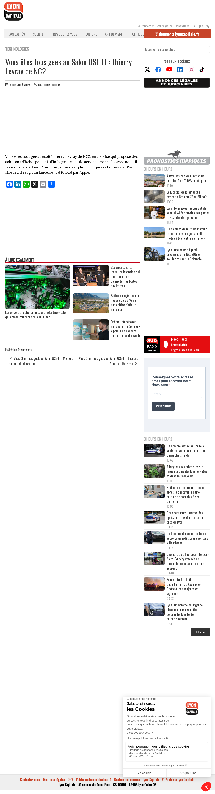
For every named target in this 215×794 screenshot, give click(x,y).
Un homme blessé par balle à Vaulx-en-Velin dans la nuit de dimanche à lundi (186, 451)
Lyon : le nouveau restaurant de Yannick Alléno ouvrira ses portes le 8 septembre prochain (188, 213)
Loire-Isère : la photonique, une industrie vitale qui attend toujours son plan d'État (35, 314)
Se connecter (145, 25)
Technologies (25, 349)
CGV (70, 779)
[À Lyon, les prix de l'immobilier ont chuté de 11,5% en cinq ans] (154, 181)
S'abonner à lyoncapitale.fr (177, 33)
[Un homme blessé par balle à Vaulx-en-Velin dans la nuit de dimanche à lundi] (154, 451)
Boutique (197, 25)
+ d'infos (200, 632)
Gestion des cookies (127, 779)
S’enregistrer (165, 25)
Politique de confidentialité (93, 779)
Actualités (17, 34)
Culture (91, 34)
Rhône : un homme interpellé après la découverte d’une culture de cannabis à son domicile (185, 494)
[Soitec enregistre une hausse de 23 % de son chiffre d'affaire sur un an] (91, 311)
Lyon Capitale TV (153, 779)
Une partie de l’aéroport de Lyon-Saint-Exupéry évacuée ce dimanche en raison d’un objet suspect (188, 561)
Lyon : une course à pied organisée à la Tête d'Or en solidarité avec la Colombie (184, 254)
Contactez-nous (30, 779)
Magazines (182, 25)
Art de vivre (113, 34)
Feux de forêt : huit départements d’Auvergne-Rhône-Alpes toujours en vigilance (184, 586)
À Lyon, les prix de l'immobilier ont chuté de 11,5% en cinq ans (187, 178)
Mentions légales (54, 779)
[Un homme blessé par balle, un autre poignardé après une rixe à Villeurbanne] (154, 538)
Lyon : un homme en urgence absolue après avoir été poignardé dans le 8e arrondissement (185, 612)
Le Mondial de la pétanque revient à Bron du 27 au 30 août (187, 194)
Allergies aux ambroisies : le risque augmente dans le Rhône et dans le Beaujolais (187, 471)
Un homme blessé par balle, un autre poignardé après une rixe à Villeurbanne (187, 538)
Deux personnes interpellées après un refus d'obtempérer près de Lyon (185, 517)
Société (38, 34)
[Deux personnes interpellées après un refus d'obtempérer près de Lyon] (154, 518)
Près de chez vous (64, 34)
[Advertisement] (73, 121)
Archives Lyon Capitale (180, 779)
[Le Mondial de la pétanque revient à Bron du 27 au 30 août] (154, 197)
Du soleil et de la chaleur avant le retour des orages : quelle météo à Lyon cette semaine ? (187, 234)
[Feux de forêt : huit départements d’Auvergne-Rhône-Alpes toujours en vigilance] (154, 584)
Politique (137, 34)
